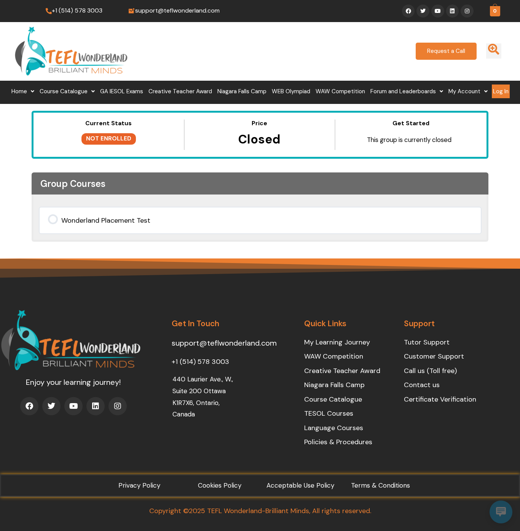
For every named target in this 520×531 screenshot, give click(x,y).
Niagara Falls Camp (241, 91)
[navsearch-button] (493, 51)
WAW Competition (340, 91)
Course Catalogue (64, 91)
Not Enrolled (108, 138)
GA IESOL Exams (121, 91)
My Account (464, 91)
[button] (22, 91)
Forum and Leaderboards (403, 91)
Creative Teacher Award (180, 91)
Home (19, 91)
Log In (501, 91)
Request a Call (446, 51)
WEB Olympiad (291, 91)
